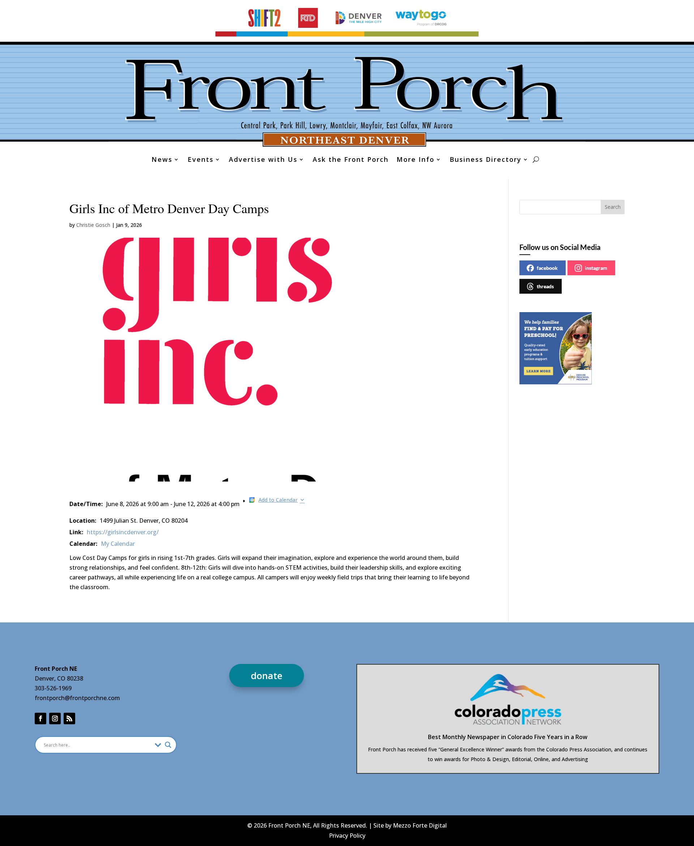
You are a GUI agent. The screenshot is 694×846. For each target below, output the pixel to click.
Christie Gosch (93, 224)
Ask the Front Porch (351, 160)
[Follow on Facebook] (40, 718)
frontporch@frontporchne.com (77, 698)
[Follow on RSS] (69, 718)
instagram (596, 268)
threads (545, 286)
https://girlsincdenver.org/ (123, 532)
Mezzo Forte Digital (420, 825)
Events (201, 160)
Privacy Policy (347, 835)
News (161, 160)
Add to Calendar (278, 499)
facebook (547, 268)
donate (266, 675)
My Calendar (118, 544)
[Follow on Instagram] (55, 718)
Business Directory (486, 160)
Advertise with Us (263, 160)
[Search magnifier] (168, 745)
